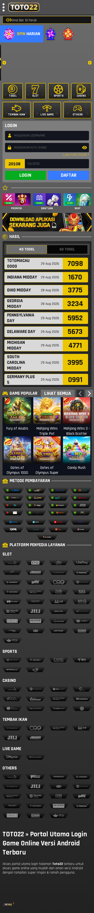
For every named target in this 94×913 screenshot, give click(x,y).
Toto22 (57, 864)
